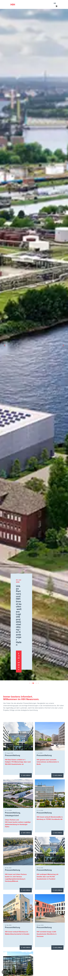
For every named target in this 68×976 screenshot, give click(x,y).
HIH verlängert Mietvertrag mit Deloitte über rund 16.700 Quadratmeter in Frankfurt (47, 876)
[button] (5, 345)
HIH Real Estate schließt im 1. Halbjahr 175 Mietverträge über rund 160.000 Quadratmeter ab (18, 762)
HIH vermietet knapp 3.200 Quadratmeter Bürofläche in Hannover (46, 934)
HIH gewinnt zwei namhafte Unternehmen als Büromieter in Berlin (48, 762)
